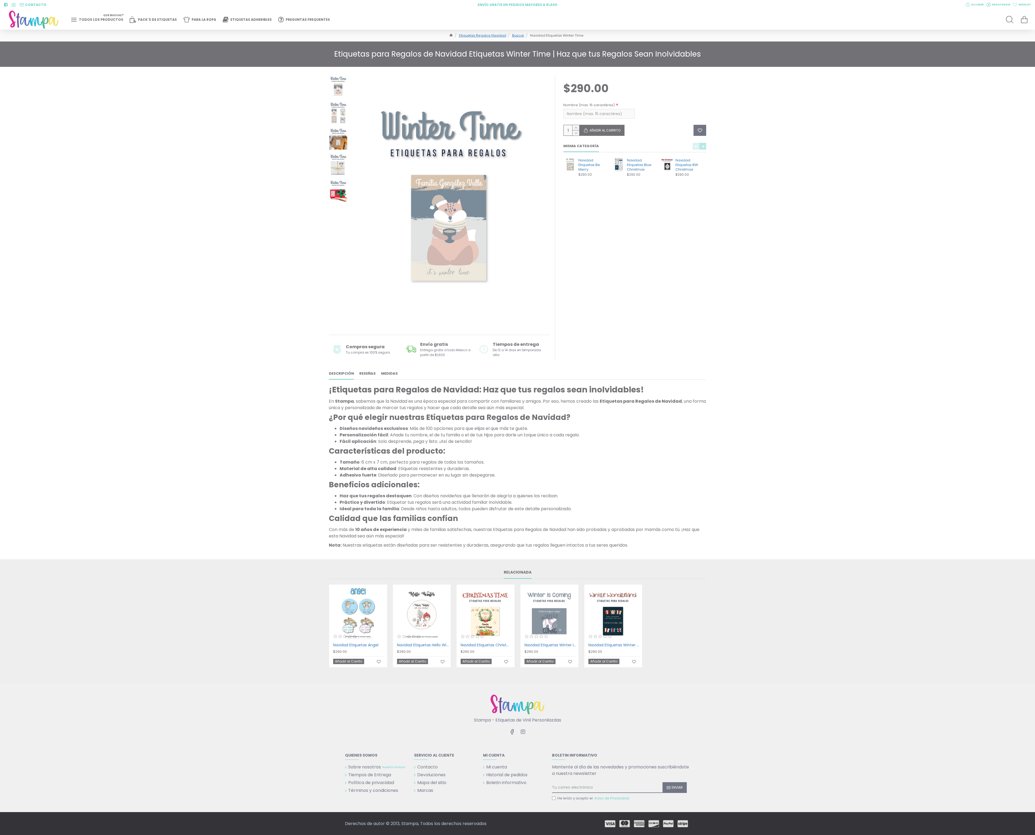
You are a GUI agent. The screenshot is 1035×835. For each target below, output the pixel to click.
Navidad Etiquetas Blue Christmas (639, 165)
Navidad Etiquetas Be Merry (589, 165)
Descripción (341, 373)
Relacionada (518, 572)
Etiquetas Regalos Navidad (482, 35)
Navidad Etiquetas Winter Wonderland (614, 645)
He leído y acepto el (593, 798)
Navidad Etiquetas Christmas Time (487, 645)
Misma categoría (581, 146)
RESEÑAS (367, 373)
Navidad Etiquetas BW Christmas (686, 165)
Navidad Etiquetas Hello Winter (423, 645)
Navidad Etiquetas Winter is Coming (551, 645)
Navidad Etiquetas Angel (355, 645)
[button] (696, 146)
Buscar (518, 35)
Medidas (389, 373)
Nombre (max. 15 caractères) (589, 105)
